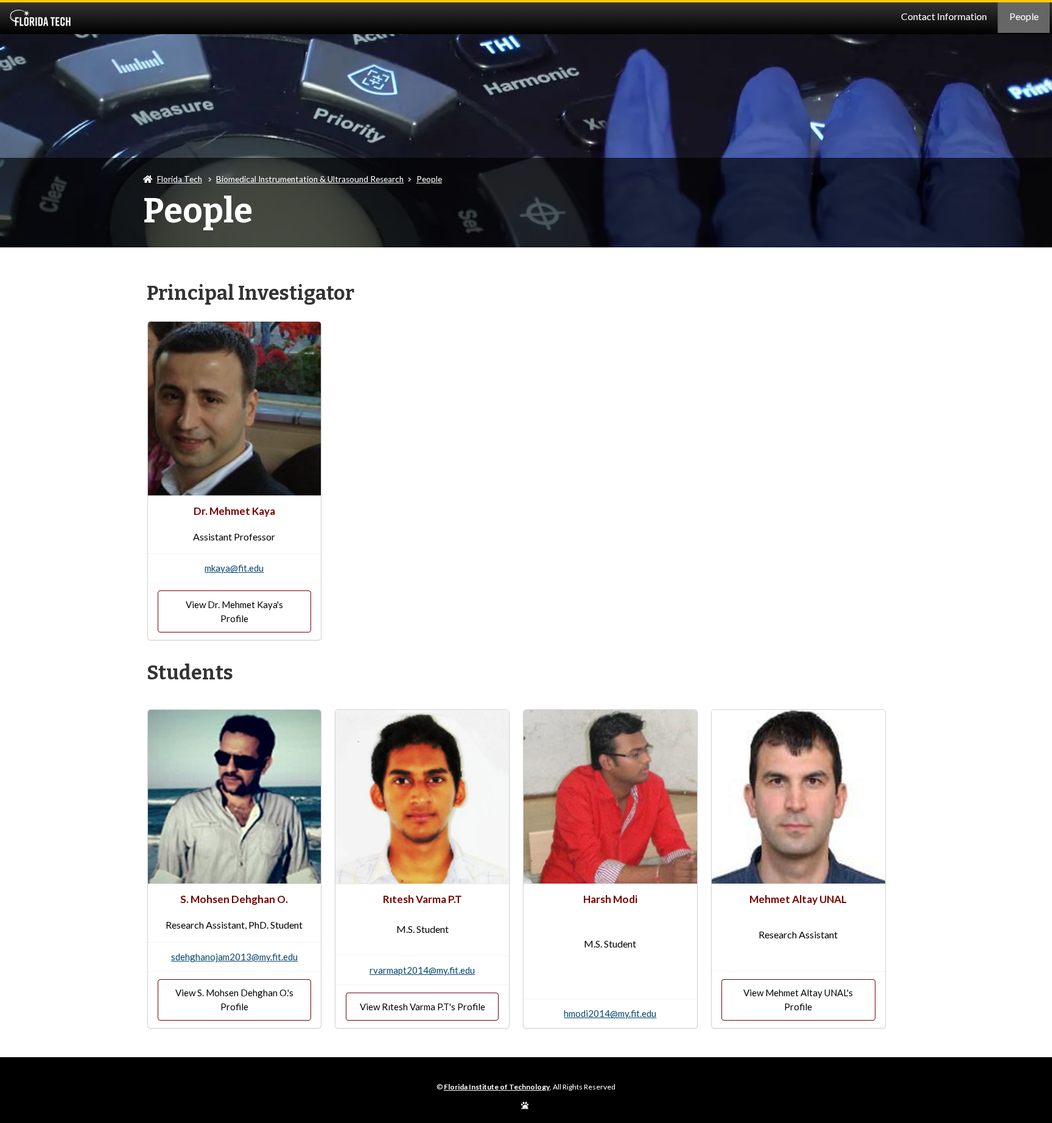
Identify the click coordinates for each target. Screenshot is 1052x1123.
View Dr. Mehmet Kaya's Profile (234, 611)
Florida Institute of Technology (133, 18)
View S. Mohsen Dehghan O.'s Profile (234, 999)
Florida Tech (179, 179)
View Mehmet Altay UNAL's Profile (798, 999)
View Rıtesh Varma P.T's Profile (422, 1006)
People (1024, 16)
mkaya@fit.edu (234, 567)
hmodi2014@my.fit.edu (610, 1013)
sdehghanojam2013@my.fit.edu (234, 956)
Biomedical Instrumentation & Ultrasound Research (310, 179)
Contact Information (944, 16)
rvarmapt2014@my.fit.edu (422, 970)
